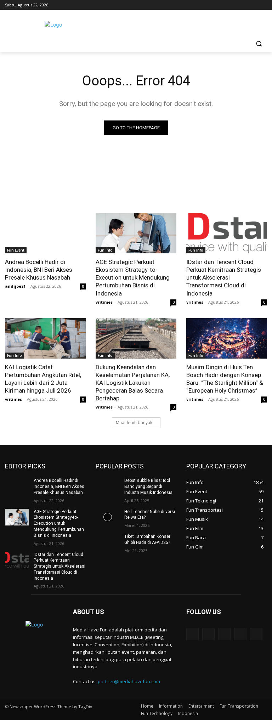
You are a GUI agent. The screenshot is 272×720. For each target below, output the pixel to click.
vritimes (104, 302)
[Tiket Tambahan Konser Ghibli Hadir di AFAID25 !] (108, 542)
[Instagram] (234, 5)
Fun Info (105, 250)
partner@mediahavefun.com (129, 681)
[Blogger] (192, 634)
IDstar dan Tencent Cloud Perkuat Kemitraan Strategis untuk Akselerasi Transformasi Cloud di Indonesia (223, 277)
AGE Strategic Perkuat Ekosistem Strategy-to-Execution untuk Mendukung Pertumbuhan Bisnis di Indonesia (133, 277)
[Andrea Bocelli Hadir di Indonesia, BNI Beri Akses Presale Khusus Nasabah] (45, 233)
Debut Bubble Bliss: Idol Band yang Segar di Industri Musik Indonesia (148, 486)
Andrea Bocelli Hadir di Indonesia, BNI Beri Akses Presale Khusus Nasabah (38, 269)
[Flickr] (224, 634)
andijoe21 (15, 286)
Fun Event (15, 250)
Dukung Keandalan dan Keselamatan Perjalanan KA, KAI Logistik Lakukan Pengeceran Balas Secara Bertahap (133, 383)
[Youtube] (263, 5)
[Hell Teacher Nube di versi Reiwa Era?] (108, 517)
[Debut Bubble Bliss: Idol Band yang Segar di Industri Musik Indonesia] (108, 486)
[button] (258, 43)
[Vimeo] (253, 5)
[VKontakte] (256, 634)
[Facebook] (224, 5)
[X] (243, 5)
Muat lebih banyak (134, 423)
